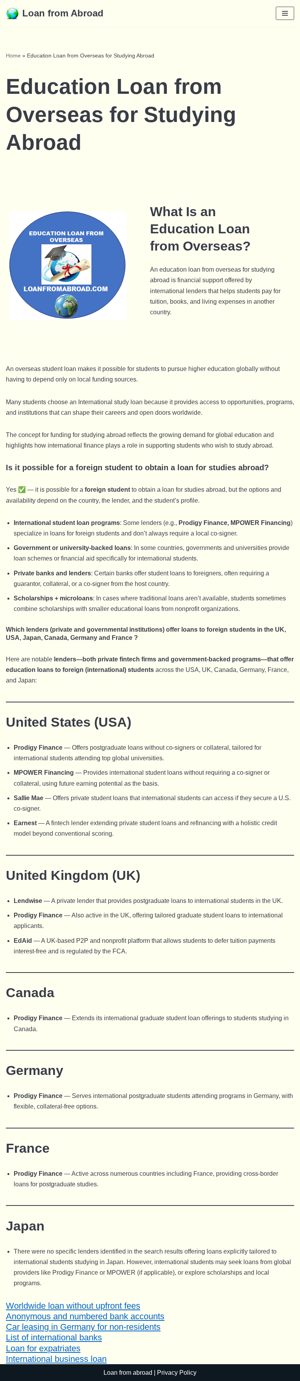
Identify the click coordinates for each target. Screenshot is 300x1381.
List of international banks (54, 1337)
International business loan (56, 1359)
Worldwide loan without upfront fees (73, 1306)
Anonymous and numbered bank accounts (85, 1316)
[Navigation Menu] (285, 13)
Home (13, 55)
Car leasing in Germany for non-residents (83, 1327)
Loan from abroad (128, 1372)
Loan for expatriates (43, 1348)
